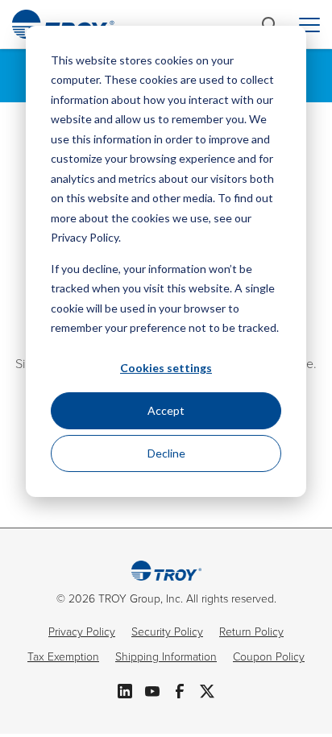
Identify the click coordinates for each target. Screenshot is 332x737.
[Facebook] (179, 689)
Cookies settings (166, 368)
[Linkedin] (125, 689)
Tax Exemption (63, 656)
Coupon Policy (269, 656)
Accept (166, 410)
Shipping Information (166, 656)
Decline (166, 453)
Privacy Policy (81, 631)
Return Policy (251, 631)
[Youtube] (152, 689)
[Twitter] (207, 689)
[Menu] (309, 25)
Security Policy (167, 631)
